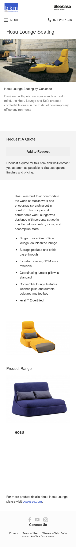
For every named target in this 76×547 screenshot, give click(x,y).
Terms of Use (30, 533)
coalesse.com (32, 501)
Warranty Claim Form (54, 533)
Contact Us (38, 524)
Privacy (13, 533)
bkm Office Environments (42, 536)
